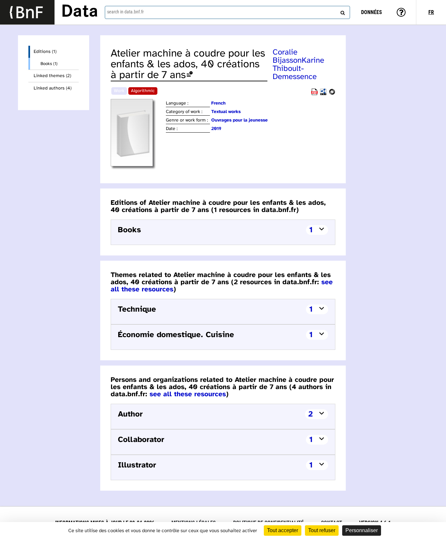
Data (79, 12)
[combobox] (227, 12)
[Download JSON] (332, 93)
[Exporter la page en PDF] (314, 93)
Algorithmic (143, 91)
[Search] (342, 11)
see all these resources (188, 394)
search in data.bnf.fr (125, 11)
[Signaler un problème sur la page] (190, 75)
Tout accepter (282, 530)
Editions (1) (45, 51)
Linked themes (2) (52, 76)
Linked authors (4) (53, 88)
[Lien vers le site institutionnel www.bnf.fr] (27, 12)
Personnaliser (361, 530)
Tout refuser (321, 530)
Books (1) (48, 63)
